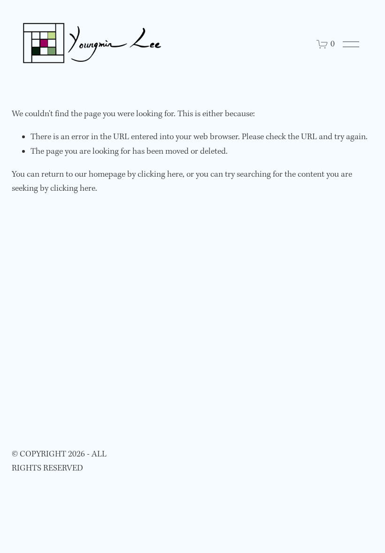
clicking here (160, 174)
